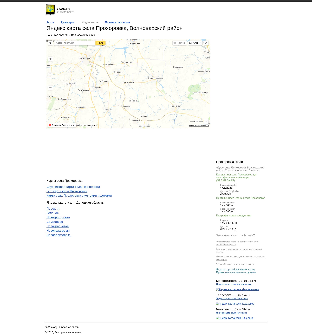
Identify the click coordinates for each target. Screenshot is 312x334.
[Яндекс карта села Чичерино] (235, 318)
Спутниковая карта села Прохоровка (73, 186)
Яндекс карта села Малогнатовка (234, 284)
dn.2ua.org (51, 327)
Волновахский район (83, 35)
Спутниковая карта (117, 22)
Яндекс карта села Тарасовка (232, 298)
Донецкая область (57, 35)
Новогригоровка (58, 217)
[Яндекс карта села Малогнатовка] (237, 289)
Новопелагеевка (58, 230)
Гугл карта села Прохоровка (66, 191)
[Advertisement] (128, 153)
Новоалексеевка (58, 235)
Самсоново (54, 221)
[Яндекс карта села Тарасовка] (235, 303)
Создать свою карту (87, 125)
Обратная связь (68, 327)
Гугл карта (67, 22)
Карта (50, 22)
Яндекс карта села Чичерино (231, 313)
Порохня (52, 208)
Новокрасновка (57, 226)
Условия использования (199, 126)
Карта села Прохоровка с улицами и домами (79, 195)
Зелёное (52, 213)
